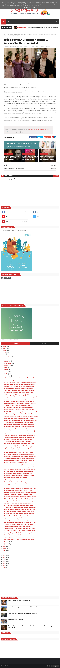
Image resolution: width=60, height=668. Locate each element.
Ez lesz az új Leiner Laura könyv (13, 480)
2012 (4, 565)
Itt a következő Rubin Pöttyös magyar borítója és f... (19, 511)
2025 (4, 348)
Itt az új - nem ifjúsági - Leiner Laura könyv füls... (18, 452)
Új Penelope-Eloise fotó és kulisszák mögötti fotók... (19, 520)
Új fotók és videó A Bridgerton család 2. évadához (18, 503)
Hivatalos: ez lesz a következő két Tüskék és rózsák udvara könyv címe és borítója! (30, 157)
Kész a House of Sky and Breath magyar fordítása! (19, 399)
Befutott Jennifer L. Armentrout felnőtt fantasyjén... (19, 513)
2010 (4, 570)
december (7, 357)
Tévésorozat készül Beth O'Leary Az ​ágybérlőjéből (18, 524)
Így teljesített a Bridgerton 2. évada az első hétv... (19, 392)
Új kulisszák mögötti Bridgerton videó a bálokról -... (19, 380)
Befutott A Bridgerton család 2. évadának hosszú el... (20, 488)
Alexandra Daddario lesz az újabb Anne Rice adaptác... (20, 465)
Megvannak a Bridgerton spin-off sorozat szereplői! (19, 384)
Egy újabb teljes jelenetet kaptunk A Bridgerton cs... (19, 448)
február (6, 542)
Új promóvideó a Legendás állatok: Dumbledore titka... (20, 522)
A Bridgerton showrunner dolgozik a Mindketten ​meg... (20, 492)
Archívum (15, 343)
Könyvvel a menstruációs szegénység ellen (17, 405)
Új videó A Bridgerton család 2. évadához (16, 463)
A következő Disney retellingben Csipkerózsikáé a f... (19, 475)
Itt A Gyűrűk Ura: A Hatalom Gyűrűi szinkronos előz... (19, 505)
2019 (4, 551)
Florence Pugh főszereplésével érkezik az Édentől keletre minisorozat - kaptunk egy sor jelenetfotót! (31, 626)
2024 (4, 351)
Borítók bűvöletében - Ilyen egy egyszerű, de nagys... (20, 382)
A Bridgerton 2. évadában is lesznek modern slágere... (20, 501)
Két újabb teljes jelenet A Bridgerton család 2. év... (19, 422)
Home (5, 34)
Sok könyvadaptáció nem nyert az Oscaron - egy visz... (20, 403)
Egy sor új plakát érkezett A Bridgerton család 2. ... (19, 526)
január (6, 544)
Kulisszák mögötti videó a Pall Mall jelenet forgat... (19, 401)
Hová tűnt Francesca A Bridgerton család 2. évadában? (20, 412)
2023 (4, 353)
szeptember (8, 363)
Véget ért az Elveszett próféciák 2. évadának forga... (19, 518)
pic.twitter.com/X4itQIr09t (42, 129)
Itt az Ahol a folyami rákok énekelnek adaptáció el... (19, 439)
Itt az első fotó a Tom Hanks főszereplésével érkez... (19, 482)
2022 (4, 355)
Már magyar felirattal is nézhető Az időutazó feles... (19, 429)
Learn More (27, 7)
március (6, 376)
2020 (4, 549)
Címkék (44, 343)
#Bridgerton (32, 129)
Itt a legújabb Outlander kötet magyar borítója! (18, 407)
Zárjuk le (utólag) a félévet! (15, 619)
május (6, 372)
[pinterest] (54, 666)
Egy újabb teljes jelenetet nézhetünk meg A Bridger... (20, 433)
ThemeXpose (10, 666)
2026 (4, 346)
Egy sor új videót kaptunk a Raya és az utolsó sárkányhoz (23, 607)
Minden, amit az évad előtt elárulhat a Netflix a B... (19, 418)
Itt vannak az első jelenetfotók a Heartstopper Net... (19, 535)
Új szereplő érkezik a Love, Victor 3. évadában (17, 516)
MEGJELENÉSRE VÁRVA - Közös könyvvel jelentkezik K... (20, 530)
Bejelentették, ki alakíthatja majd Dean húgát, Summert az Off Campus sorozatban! (47, 157)
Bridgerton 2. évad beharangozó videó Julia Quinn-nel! (20, 420)
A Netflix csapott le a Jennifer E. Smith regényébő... (19, 539)
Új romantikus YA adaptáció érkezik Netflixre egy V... (19, 424)
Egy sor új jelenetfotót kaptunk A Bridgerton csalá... (19, 537)
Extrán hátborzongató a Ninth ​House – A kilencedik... (19, 378)
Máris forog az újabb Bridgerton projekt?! (16, 395)
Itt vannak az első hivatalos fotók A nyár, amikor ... (19, 388)
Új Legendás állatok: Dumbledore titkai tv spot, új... (19, 499)
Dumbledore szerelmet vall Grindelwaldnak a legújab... (20, 456)
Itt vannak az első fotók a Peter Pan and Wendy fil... (19, 486)
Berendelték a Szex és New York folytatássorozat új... (20, 431)
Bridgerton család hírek (20, 34)
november (7, 359)
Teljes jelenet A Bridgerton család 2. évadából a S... (19, 441)
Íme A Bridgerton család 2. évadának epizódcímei (19, 454)
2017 (4, 555)
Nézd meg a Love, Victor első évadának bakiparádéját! (22, 613)
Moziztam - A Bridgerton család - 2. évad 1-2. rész (18, 414)
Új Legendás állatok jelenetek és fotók (15, 477)
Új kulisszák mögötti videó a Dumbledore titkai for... (19, 460)
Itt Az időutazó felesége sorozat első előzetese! (18, 473)
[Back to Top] (58, 666)
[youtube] (56, 666)
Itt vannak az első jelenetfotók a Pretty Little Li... (18, 490)
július (6, 367)
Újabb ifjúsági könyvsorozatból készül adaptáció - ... (19, 469)
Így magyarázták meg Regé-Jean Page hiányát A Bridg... (21, 416)
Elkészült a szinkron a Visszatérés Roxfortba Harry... (19, 435)
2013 (4, 563)
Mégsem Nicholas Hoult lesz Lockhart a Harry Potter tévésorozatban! (38, 27)
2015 (4, 559)
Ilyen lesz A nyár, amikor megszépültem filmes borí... (19, 386)
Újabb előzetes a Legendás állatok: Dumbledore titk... (20, 509)
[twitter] (51, 666)
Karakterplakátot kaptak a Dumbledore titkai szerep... (20, 497)
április (6, 374)
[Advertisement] (30, 292)
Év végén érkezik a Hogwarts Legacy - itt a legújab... (19, 458)
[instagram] (49, 666)
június (6, 369)
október (6, 361)
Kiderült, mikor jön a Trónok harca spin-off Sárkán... (19, 390)
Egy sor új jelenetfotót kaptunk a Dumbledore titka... (19, 528)
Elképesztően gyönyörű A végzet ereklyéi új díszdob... (20, 507)
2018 (4, 553)
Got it (34, 7)
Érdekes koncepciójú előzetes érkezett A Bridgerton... (20, 446)
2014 (4, 561)
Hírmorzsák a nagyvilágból (32, 34)
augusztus (7, 365)
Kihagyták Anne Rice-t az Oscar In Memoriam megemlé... (21, 397)
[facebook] (47, 666)
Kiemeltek (41, 34)
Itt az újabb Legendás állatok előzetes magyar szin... (19, 426)
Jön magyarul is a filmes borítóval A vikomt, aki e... (19, 484)
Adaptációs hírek (14, 27)
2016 (4, 557)
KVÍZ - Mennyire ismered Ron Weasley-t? (19, 600)
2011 (4, 568)
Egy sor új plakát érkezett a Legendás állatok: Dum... (19, 437)
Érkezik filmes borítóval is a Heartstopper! (16, 450)
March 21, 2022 (34, 132)
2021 (4, 546)
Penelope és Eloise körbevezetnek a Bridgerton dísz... (20, 467)
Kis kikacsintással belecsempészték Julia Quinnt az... (19, 410)
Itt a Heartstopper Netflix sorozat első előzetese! (18, 471)
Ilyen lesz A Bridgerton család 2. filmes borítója (18, 494)
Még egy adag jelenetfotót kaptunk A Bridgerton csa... (20, 533)
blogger (56, 175)
